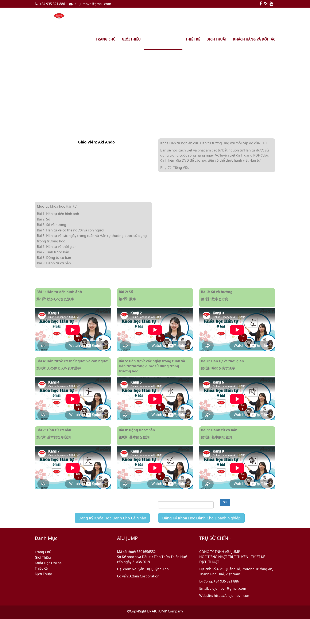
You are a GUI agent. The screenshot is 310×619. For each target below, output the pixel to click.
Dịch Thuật (43, 574)
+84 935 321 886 (52, 3)
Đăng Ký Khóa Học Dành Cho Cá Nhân (112, 517)
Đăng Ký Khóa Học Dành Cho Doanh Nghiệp (201, 517)
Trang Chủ (43, 552)
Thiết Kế (41, 568)
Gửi (225, 502)
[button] (4, 81)
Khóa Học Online (48, 563)
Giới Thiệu (43, 557)
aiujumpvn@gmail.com (93, 3)
